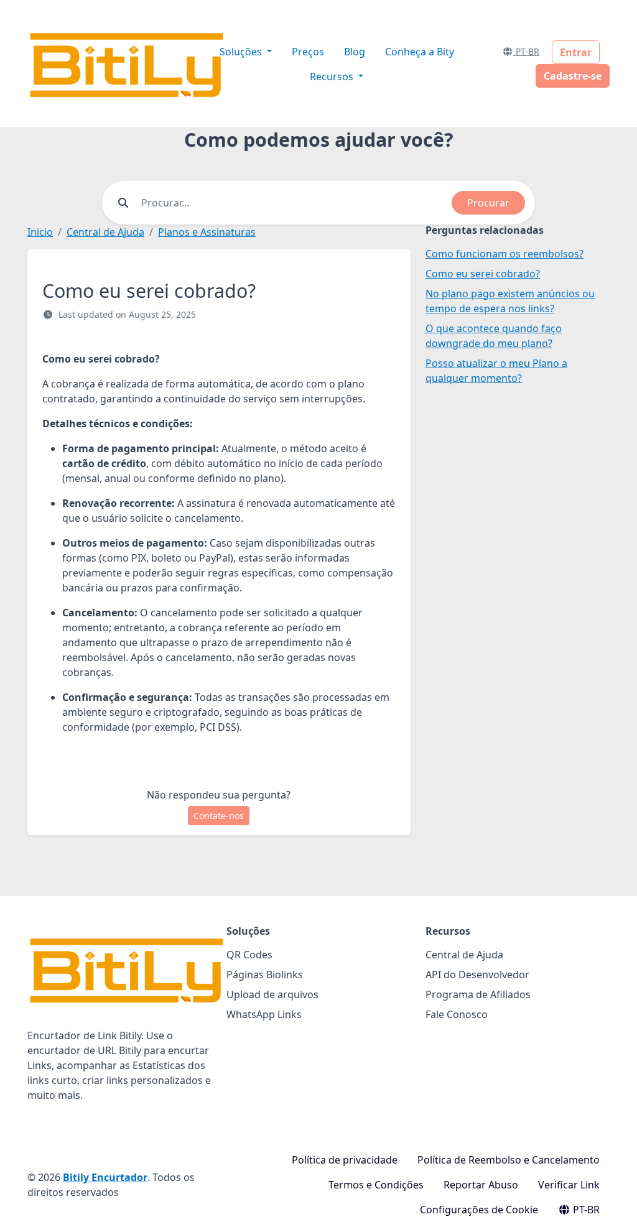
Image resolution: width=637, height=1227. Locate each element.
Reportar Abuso (481, 1185)
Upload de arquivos (272, 994)
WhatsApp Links (264, 1014)
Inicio (40, 232)
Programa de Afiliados (478, 994)
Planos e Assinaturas (207, 232)
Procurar (488, 203)
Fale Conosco (456, 1014)
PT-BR (526, 51)
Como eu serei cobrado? (482, 273)
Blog (354, 51)
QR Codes (249, 954)
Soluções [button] (242, 51)
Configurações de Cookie (479, 1209)
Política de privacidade (345, 1160)
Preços (308, 51)
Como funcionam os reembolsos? (504, 254)
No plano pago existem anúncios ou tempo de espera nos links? (510, 301)
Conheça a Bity (419, 51)
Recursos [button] (333, 76)
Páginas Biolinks (264, 974)
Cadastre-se (573, 76)
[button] (614, 1205)
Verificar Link (569, 1185)
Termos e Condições (376, 1185)
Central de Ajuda (105, 232)
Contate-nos (218, 816)
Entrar (576, 52)
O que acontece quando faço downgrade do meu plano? (493, 336)
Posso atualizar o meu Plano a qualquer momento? (496, 370)
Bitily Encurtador (105, 1177)
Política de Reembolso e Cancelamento (508, 1160)
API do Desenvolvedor (477, 974)
